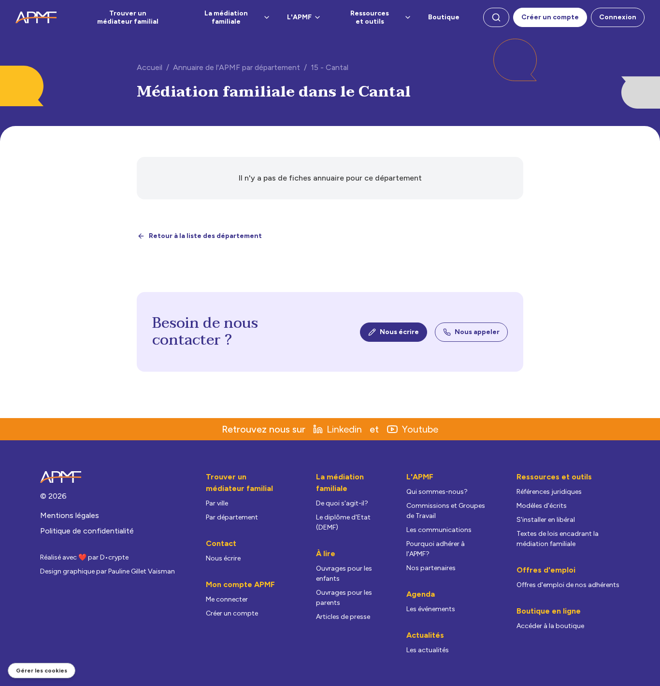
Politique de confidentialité (87, 530)
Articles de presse (343, 617)
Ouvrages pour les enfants (344, 573)
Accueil (149, 67)
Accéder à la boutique (550, 626)
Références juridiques (549, 492)
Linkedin (344, 429)
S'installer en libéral (546, 520)
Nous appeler (477, 332)
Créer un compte (550, 17)
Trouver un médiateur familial (127, 17)
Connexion (617, 17)
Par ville (217, 503)
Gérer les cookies (41, 670)
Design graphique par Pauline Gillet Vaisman (107, 571)
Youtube (420, 429)
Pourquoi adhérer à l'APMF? (435, 549)
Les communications (439, 530)
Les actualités (427, 650)
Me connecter (227, 599)
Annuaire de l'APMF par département (236, 67)
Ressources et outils (369, 17)
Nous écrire (399, 332)
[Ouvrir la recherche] (496, 17)
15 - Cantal (329, 67)
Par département (232, 517)
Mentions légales (69, 515)
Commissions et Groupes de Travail (445, 511)
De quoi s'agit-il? (342, 503)
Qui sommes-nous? (437, 492)
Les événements (430, 609)
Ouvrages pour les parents (344, 597)
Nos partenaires (431, 568)
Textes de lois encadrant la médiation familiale (558, 539)
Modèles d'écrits (542, 506)
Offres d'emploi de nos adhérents (568, 585)
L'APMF (299, 17)
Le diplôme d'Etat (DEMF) (343, 522)
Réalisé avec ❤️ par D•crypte (84, 557)
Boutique (443, 17)
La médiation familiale (226, 17)
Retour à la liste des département (205, 236)
